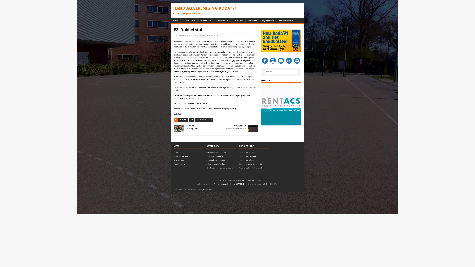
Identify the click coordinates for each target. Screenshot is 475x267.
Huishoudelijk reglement (215, 160)
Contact (204, 20)
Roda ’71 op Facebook (247, 152)
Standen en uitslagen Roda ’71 (250, 164)
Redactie (197, 35)
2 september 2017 (184, 35)
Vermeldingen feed (181, 156)
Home (175, 20)
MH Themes (207, 190)
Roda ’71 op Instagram (247, 156)
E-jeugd (183, 120)
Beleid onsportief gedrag (215, 164)
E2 (206, 35)
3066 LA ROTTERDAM (237, 184)
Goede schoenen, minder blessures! (220, 168)
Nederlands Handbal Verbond (250, 168)
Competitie (221, 20)
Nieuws (210, 35)
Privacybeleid (244, 172)
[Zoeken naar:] (281, 72)
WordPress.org (179, 164)
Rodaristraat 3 (223, 184)
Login (176, 152)
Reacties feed (179, 160)
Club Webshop (286, 20)
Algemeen (188, 20)
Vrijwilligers (268, 20)
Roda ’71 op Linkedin (246, 160)
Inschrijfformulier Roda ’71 (216, 152)
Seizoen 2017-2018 (204, 120)
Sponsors (238, 20)
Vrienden (252, 20)
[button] (281, 105)
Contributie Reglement (214, 156)
